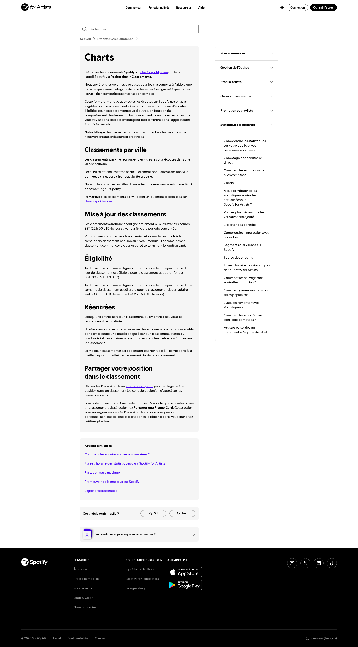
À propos (80, 569)
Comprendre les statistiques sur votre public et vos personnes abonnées (245, 145)
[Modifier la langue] (282, 7)
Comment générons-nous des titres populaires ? (246, 292)
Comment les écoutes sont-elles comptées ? (117, 454)
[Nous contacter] (192, 534)
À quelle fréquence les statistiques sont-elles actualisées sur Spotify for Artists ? (240, 197)
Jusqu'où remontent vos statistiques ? (241, 304)
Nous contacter (85, 607)
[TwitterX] (305, 563)
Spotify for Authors (140, 569)
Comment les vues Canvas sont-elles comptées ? (243, 317)
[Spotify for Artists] (36, 7)
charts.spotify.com (154, 72)
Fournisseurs (83, 588)
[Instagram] (292, 563)
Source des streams (238, 257)
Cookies (100, 638)
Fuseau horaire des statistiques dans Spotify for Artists (125, 463)
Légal (57, 638)
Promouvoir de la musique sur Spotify (112, 481)
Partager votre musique (102, 472)
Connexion (297, 7)
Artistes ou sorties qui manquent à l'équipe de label (245, 329)
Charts (229, 182)
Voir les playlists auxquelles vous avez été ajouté (244, 214)
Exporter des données (101, 490)
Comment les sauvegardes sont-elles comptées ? (243, 280)
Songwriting (135, 588)
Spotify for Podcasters (142, 578)
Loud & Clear (83, 597)
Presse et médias (86, 578)
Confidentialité (78, 638)
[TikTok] (332, 563)
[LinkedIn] (319, 563)
